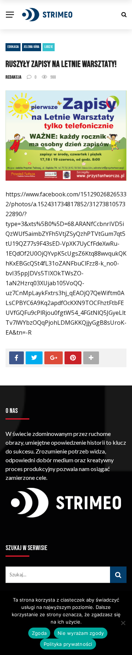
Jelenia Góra (31, 47)
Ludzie (48, 47)
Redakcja (13, 77)
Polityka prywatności (68, 644)
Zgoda (39, 633)
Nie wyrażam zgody (81, 633)
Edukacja (13, 47)
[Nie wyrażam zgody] (122, 622)
